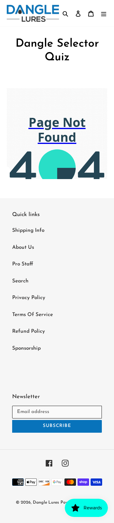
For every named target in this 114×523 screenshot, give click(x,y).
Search (20, 281)
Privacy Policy (28, 297)
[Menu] (103, 13)
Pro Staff (22, 264)
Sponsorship (26, 348)
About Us (23, 247)
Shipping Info (28, 230)
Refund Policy (28, 331)
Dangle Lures (46, 502)
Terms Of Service (32, 314)
